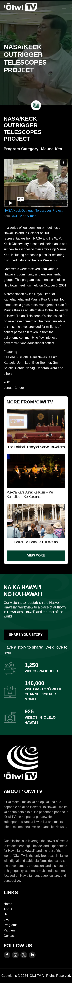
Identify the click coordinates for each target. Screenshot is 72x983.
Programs (10, 925)
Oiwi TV (16, 216)
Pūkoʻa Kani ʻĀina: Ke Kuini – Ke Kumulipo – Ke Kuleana (30, 494)
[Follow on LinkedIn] (32, 955)
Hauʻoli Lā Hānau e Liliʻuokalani (36, 542)
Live (7, 919)
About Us (8, 912)
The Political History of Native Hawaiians (36, 447)
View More (36, 555)
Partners (10, 930)
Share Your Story (26, 634)
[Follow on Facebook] (7, 955)
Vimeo (31, 216)
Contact (9, 935)
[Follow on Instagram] (15, 955)
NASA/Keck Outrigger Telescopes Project (33, 210)
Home (8, 904)
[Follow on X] (23, 955)
